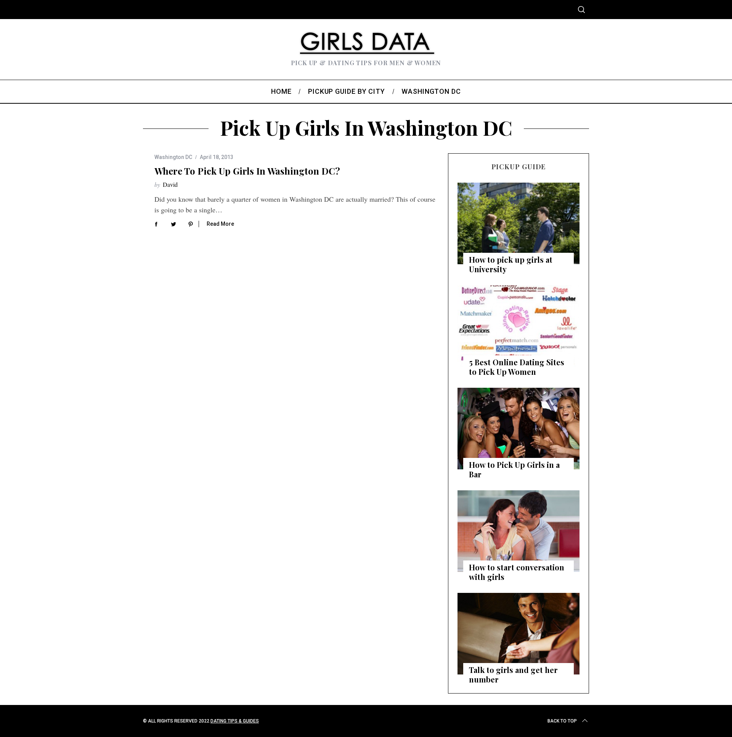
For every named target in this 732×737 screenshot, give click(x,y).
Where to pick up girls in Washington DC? (247, 171)
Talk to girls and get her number (513, 674)
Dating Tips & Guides (234, 721)
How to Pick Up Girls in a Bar (514, 469)
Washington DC (173, 157)
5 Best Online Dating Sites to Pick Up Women (516, 367)
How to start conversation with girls (516, 572)
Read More (220, 224)
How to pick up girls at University (510, 264)
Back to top (562, 721)
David (170, 184)
